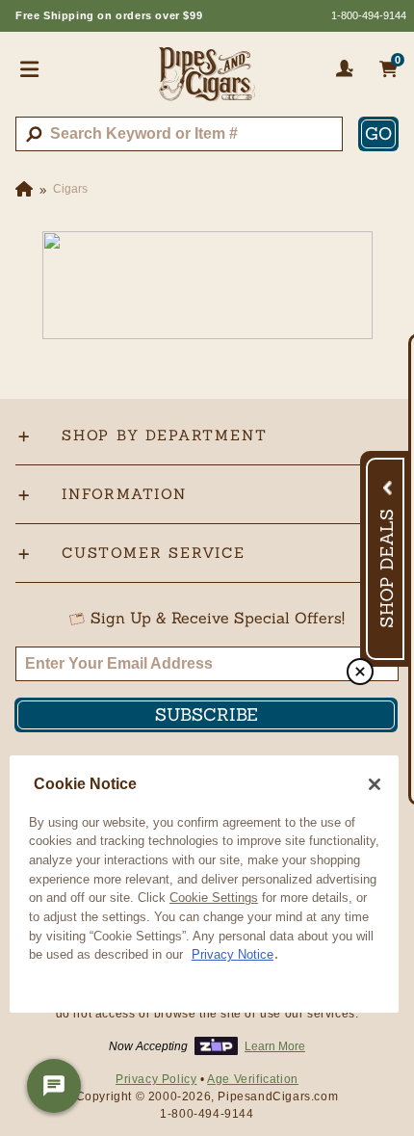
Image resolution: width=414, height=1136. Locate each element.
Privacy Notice (232, 954)
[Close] (374, 784)
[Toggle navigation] (29, 68)
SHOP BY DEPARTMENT (164, 435)
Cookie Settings (213, 897)
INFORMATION (124, 494)
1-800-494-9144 (368, 15)
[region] (204, 884)
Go (378, 133)
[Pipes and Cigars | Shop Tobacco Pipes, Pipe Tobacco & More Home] (207, 82)
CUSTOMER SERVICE (154, 552)
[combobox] (179, 134)
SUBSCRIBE (206, 714)
